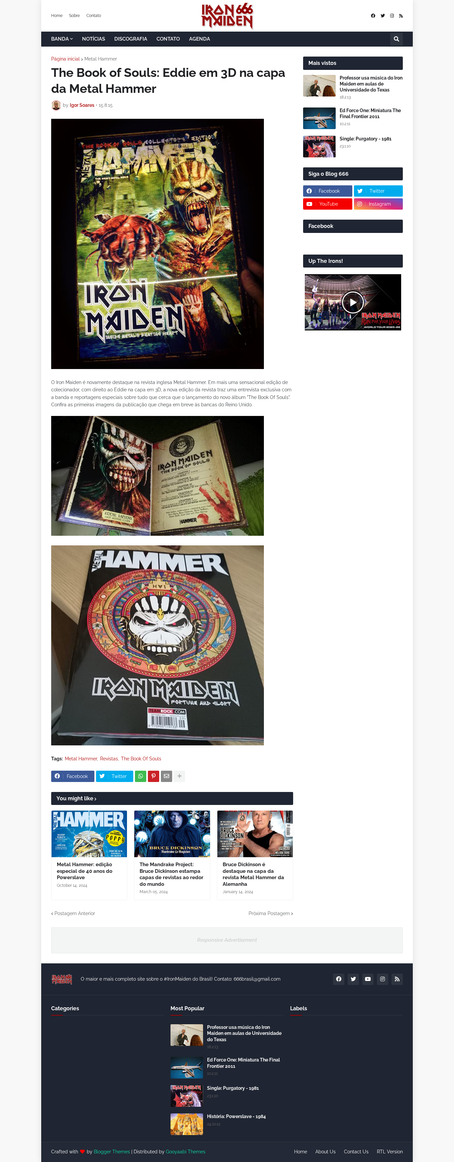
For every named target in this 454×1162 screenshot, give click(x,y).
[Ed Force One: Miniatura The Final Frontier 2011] (319, 118)
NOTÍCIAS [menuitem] (93, 39)
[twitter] (383, 16)
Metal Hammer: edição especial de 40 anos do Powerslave (84, 871)
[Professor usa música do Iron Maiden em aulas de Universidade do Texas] (319, 86)
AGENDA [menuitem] (199, 39)
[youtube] (368, 979)
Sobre (74, 15)
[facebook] (373, 16)
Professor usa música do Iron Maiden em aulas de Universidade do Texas (371, 84)
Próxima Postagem (269, 913)
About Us (325, 1151)
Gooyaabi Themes (185, 1151)
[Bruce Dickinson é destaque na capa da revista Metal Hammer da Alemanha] (255, 834)
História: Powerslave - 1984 (236, 1116)
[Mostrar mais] (179, 776)
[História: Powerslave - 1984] (186, 1124)
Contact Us (356, 1151)
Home (56, 15)
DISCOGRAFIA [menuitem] (130, 39)
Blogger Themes (112, 1151)
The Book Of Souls (141, 758)
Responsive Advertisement (227, 940)
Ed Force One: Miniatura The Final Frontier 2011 (370, 113)
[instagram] (392, 16)
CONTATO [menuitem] (168, 39)
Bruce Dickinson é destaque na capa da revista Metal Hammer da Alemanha (253, 874)
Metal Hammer (100, 59)
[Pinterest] (153, 776)
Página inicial (65, 59)
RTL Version (390, 1151)
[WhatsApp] (140, 776)
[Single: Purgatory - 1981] (319, 146)
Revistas (109, 758)
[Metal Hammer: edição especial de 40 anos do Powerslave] (89, 834)
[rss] (401, 16)
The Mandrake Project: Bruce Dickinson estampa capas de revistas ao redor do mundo (171, 874)
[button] (396, 39)
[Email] (166, 776)
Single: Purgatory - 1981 (366, 138)
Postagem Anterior (75, 913)
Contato (93, 15)
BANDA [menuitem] (60, 39)
